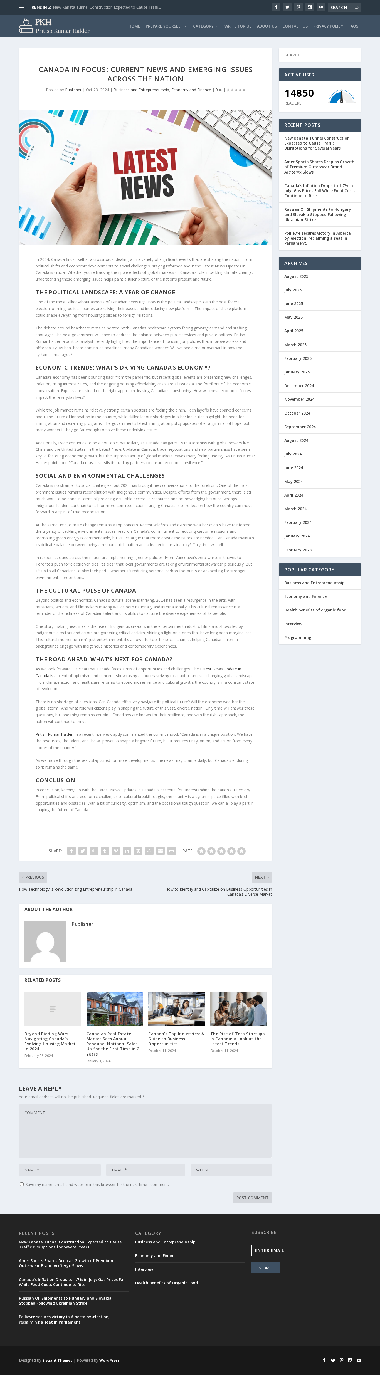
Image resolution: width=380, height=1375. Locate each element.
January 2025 (297, 372)
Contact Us (295, 26)
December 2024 (299, 385)
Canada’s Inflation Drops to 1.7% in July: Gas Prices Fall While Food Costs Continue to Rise (319, 190)
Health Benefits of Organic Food (166, 1282)
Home (134, 26)
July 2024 (293, 454)
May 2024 (293, 481)
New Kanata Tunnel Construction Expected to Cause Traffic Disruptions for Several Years (317, 143)
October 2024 (297, 413)
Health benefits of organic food (315, 610)
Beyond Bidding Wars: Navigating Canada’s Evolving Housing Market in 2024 (50, 1041)
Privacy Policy (328, 26)
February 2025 (298, 358)
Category (203, 26)
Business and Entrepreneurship (141, 89)
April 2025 (293, 330)
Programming (297, 637)
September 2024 (300, 426)
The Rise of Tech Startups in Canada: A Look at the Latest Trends (237, 1038)
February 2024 (298, 522)
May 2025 (293, 317)
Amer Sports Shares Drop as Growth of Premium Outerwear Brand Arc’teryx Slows (319, 166)
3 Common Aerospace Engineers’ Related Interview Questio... (108, 7)
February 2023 (298, 550)
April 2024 (293, 495)
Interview (293, 623)
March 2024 (295, 508)
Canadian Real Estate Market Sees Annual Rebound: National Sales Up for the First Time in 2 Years (113, 1044)
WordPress (109, 1360)
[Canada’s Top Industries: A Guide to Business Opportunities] (176, 1009)
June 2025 (293, 303)
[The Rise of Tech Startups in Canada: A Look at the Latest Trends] (238, 1009)
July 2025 (293, 290)
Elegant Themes (57, 1360)
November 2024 (299, 399)
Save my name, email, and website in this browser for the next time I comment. (97, 1184)
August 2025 (296, 276)
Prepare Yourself (164, 26)
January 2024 (297, 536)
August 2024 (296, 440)
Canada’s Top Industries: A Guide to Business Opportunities (176, 1038)
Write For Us (237, 26)
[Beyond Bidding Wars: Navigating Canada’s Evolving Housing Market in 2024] (52, 1008)
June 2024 (293, 467)
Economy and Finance (191, 89)
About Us (267, 26)
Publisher (73, 89)
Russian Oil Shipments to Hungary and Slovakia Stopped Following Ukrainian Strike (317, 214)
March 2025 (295, 344)
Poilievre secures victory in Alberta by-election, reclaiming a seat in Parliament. (317, 238)
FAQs (353, 26)
